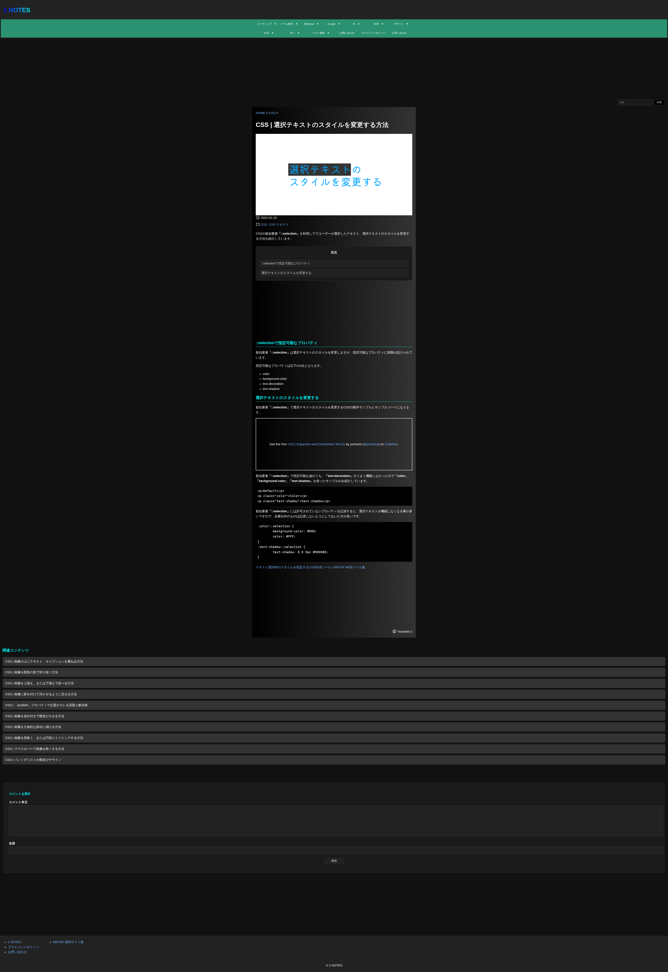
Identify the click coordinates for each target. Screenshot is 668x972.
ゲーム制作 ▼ (289, 23)
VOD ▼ (269, 33)
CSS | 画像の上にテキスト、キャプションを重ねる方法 (44, 661)
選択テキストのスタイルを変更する (286, 273)
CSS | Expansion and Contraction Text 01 (316, 444)
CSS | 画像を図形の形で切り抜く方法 (31, 672)
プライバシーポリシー (373, 33)
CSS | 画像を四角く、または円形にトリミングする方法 (44, 738)
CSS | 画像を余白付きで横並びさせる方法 (34, 716)
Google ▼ (334, 23)
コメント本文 (18, 802)
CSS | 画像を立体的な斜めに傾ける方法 (33, 727)
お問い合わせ (347, 33)
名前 (12, 843)
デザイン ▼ (401, 23)
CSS (272, 113)
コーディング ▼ (267, 23)
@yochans (371, 444)
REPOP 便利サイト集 (68, 942)
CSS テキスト (279, 224)
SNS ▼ (379, 23)
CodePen (391, 444)
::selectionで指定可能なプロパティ (285, 263)
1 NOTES (16, 10)
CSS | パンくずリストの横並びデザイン (33, 760)
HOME (260, 113)
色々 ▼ (295, 33)
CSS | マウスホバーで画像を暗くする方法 (34, 749)
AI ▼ (356, 23)
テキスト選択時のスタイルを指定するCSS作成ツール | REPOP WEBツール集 (310, 567)
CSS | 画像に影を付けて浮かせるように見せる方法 (41, 694)
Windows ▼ (311, 23)
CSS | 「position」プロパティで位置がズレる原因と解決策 (46, 705)
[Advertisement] (334, 68)
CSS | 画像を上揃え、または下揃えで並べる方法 (39, 683)
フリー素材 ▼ (320, 33)
